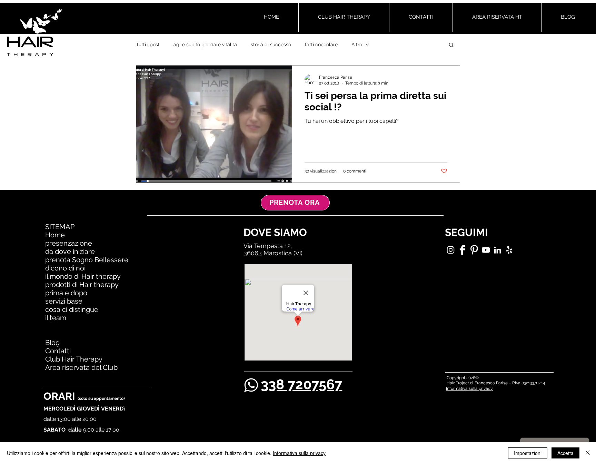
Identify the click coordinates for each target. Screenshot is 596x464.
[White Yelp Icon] (509, 250)
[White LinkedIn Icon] (498, 250)
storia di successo (271, 44)
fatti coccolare (321, 44)
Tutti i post (148, 44)
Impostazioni (528, 453)
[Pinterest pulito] (474, 250)
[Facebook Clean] (462, 250)
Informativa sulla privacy (299, 453)
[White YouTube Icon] (486, 250)
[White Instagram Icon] (451, 250)
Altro (356, 44)
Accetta (565, 453)
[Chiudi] (588, 452)
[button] (451, 45)
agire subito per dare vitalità (205, 44)
